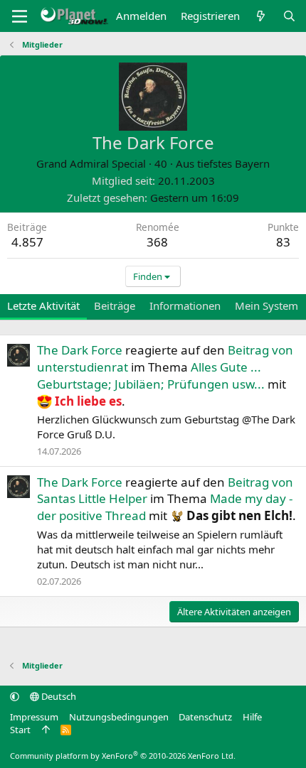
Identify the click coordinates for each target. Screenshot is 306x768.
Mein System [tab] (266, 305)
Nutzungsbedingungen (119, 716)
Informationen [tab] (185, 305)
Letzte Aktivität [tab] (43, 305)
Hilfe (252, 716)
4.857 (27, 242)
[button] (14, 696)
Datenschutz (205, 716)
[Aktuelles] (261, 16)
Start (20, 729)
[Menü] (19, 16)
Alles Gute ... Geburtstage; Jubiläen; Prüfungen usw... (151, 375)
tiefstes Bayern (233, 163)
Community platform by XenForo (123, 755)
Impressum (34, 716)
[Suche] (289, 16)
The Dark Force (79, 350)
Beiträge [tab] (114, 305)
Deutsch (57, 696)
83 (283, 242)
